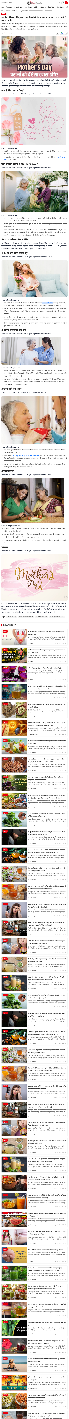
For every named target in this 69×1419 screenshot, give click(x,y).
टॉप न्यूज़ (8, 7)
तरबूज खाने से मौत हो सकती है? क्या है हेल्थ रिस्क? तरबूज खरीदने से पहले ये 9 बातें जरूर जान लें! (47, 1215)
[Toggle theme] (62, 2)
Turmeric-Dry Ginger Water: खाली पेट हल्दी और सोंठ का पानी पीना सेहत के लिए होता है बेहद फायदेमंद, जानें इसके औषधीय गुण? (46, 851)
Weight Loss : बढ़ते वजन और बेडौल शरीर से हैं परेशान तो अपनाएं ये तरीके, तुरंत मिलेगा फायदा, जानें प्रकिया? (47, 1233)
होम (2, 7)
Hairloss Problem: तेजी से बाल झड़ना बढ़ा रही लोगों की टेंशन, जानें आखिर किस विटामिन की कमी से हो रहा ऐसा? (47, 906)
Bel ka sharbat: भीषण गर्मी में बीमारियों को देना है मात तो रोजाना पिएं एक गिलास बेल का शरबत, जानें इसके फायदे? (47, 1196)
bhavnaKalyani (33, 1225)
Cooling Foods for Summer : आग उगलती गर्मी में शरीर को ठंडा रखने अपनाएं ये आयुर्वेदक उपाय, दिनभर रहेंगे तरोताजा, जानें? (46, 1287)
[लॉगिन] (66, 2)
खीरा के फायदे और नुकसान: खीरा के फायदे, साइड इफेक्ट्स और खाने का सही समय (47, 1324)
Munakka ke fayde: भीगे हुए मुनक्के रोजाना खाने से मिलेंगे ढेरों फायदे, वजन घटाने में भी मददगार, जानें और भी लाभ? (46, 1178)
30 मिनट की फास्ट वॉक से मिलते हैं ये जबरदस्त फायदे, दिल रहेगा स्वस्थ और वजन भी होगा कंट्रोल (46, 651)
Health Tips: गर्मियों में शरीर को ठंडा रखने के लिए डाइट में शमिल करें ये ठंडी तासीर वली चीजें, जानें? (47, 706)
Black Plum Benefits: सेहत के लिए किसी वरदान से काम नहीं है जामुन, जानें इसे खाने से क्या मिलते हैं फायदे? (46, 778)
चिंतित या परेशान (47, 303)
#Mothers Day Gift (41, 617)
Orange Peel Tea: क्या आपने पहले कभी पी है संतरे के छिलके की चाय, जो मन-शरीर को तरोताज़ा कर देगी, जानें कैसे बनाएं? (47, 887)
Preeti (31, 643)
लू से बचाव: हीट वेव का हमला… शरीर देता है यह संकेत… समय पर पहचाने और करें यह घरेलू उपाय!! (47, 1378)
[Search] (59, 2)
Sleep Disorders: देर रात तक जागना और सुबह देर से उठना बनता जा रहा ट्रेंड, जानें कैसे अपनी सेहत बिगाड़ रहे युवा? (46, 833)
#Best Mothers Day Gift (26, 617)
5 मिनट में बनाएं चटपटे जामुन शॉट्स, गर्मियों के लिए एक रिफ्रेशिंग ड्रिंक (45, 668)
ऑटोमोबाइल (60, 7)
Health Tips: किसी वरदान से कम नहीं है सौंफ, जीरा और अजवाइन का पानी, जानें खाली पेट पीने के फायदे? (47, 960)
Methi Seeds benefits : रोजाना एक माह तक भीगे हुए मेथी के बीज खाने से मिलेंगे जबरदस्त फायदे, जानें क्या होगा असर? (47, 1415)
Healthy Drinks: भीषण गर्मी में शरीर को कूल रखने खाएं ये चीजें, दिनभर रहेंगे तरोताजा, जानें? (47, 742)
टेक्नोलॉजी (28, 7)
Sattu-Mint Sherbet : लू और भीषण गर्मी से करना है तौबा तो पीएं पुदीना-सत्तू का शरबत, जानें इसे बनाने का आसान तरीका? (46, 978)
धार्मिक (36, 7)
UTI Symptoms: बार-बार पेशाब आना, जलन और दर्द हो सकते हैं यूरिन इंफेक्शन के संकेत (46, 633)
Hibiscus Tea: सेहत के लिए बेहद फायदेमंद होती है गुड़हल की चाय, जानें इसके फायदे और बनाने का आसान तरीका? (46, 1342)
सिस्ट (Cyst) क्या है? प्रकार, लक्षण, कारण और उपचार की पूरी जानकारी (45, 1250)
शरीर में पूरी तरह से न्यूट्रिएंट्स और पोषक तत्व (25, 456)
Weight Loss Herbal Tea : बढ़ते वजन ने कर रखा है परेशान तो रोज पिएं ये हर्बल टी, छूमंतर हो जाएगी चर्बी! (47, 1306)
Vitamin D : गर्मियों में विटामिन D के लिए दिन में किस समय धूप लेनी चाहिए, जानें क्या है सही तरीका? (46, 1360)
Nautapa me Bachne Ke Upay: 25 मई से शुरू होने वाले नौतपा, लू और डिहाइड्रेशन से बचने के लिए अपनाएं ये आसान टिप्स (46, 724)
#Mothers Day (11, 617)
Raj (30, 934)
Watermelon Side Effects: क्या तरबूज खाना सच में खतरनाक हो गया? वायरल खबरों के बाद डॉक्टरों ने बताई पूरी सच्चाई (46, 924)
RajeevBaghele (33, 734)
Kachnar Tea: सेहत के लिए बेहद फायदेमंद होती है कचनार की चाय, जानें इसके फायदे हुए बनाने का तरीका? (46, 869)
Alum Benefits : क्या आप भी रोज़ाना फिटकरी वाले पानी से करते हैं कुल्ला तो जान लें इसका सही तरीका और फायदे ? (46, 942)
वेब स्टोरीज (51, 7)
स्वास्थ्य (8, 11)
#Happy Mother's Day (57, 617)
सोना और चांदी (18, 7)
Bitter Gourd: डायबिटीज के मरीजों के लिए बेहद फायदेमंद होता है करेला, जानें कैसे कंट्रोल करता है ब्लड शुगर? (46, 815)
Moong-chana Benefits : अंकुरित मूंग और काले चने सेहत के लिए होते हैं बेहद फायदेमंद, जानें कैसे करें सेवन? (46, 1396)
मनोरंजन (42, 7)
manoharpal (33, 698)
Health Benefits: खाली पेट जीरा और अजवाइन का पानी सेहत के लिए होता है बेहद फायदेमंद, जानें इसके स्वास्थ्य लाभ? (47, 688)
